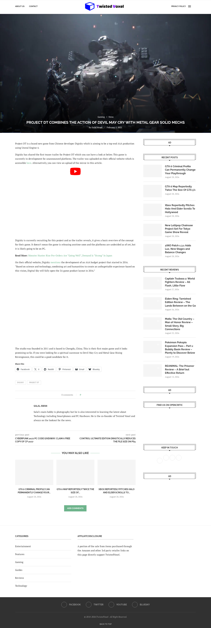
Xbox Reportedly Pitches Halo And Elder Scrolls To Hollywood (180, 209)
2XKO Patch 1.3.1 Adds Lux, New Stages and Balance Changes (178, 249)
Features (19, 554)
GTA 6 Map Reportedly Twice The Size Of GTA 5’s (180, 188)
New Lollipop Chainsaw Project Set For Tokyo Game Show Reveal (179, 229)
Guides (18, 569)
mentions (56, 262)
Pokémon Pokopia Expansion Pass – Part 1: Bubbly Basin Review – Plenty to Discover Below (180, 347)
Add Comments (75, 508)
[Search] (194, 6)
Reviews (19, 577)
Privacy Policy (178, 6)
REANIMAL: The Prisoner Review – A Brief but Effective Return (179, 369)
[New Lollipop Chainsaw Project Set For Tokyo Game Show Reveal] (152, 230)
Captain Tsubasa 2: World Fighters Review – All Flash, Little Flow (180, 282)
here (29, 162)
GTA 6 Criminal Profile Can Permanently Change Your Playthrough (180, 170)
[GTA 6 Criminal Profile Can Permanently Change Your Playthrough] (34, 472)
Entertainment (23, 546)
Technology (21, 585)
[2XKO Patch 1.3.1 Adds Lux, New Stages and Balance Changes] (152, 250)
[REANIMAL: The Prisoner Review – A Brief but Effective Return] (152, 370)
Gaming (19, 562)
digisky (20, 382)
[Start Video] (75, 202)
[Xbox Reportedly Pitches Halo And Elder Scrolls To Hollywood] (116, 472)
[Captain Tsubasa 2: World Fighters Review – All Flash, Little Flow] (152, 283)
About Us (19, 6)
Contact (33, 6)
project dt (34, 382)
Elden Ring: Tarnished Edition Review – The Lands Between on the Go (180, 302)
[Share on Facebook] (84, 394)
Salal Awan (97, 127)
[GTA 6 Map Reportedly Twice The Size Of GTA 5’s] (75, 472)
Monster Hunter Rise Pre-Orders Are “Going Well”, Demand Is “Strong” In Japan (70, 255)
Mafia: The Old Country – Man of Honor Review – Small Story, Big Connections (179, 324)
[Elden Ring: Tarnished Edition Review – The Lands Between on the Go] (152, 303)
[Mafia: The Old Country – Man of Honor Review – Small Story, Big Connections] (152, 323)
